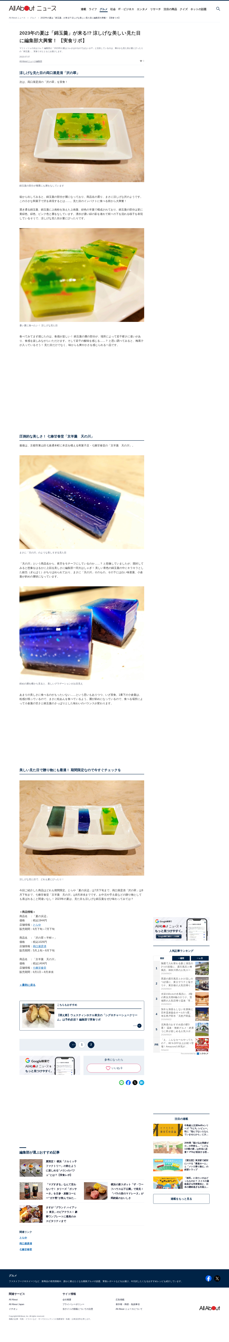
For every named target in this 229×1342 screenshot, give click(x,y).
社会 (113, 9)
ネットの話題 (198, 9)
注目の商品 (170, 9)
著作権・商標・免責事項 (128, 1304)
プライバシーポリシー (73, 1304)
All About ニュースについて (129, 1309)
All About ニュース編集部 (30, 61)
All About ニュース (17, 18)
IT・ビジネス (126, 9)
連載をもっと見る (181, 1198)
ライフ (93, 9)
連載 (83, 9)
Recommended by (188, 1054)
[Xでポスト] (134, 1082)
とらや (37, 924)
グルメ (104, 9)
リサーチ (155, 9)
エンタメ (142, 9)
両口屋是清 (39, 946)
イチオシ (13, 1309)
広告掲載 (120, 1300)
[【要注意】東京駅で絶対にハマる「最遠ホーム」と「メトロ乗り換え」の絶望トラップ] (196, 1165)
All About (13, 1300)
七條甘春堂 (39, 967)
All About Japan (16, 1304)
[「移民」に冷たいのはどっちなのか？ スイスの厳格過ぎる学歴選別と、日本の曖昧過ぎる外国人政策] (196, 1183)
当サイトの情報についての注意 (78, 1309)
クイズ (184, 9)
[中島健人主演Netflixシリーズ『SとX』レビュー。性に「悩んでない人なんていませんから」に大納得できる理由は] (196, 1130)
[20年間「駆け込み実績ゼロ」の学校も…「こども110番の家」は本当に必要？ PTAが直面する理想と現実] (196, 1147)
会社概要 (67, 1300)
